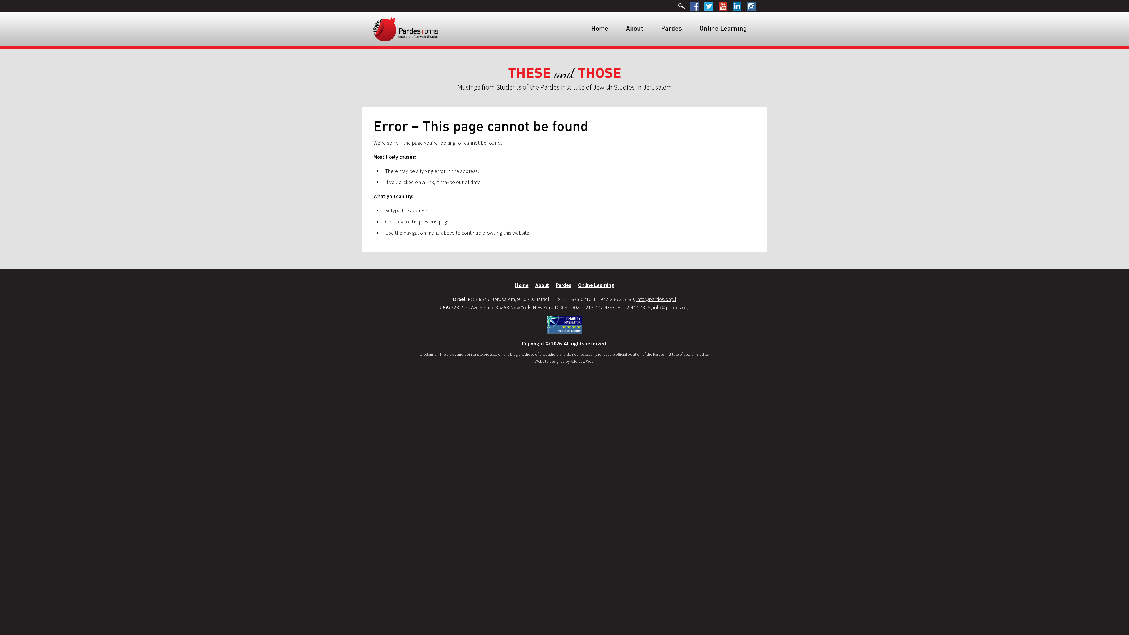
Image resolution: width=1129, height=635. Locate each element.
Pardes (671, 28)
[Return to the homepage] (405, 28)
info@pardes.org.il (656, 299)
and (564, 73)
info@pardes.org (671, 307)
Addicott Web (582, 361)
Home (599, 28)
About (634, 28)
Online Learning (723, 28)
